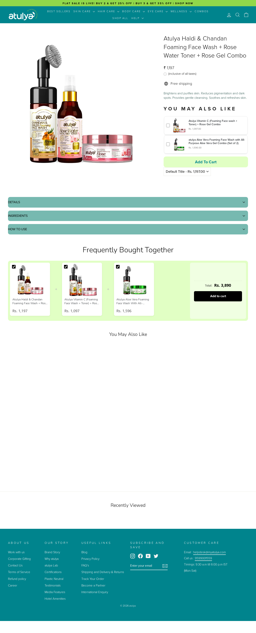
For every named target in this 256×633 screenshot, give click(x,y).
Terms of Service (19, 572)
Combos (202, 11)
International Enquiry (94, 592)
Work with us (16, 552)
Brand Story (52, 552)
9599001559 (203, 558)
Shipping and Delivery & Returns (102, 572)
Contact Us (15, 565)
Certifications (53, 572)
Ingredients (18, 215)
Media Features (55, 592)
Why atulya (52, 558)
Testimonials (53, 585)
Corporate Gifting (19, 558)
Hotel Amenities (55, 598)
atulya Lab (51, 565)
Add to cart (218, 296)
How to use (17, 229)
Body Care (132, 11)
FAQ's (85, 565)
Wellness (180, 11)
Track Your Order (92, 578)
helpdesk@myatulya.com (209, 552)
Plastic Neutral (54, 578)
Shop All (120, 18)
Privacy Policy (90, 558)
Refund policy (17, 578)
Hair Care (107, 11)
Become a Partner (93, 585)
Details (14, 202)
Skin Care (82, 11)
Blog (84, 552)
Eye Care (156, 11)
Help (136, 18)
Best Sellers (58, 11)
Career (12, 585)
